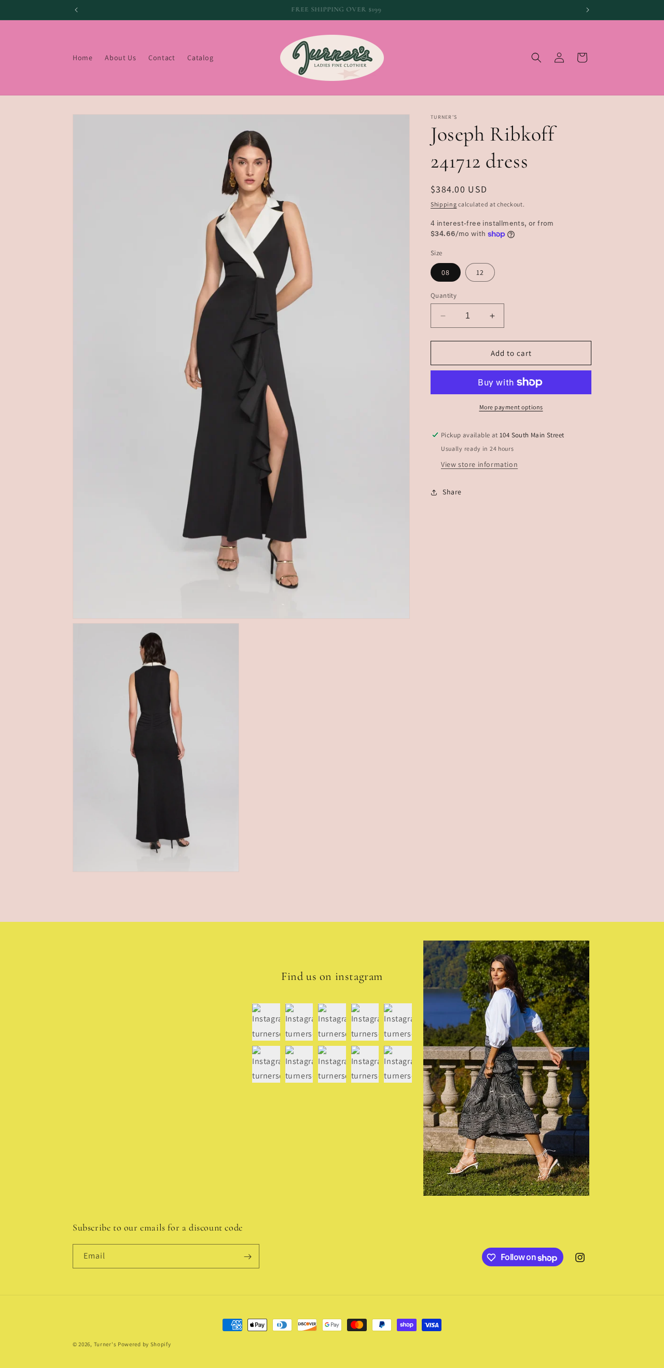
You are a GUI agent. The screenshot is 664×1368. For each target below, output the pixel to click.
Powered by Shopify (144, 1344)
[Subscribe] (247, 1257)
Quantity (444, 295)
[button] (536, 57)
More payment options (511, 407)
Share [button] (452, 491)
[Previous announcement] (76, 10)
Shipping (444, 204)
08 (445, 272)
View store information (479, 464)
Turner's (105, 1344)
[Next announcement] (587, 10)
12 (480, 272)
